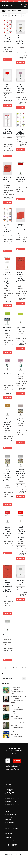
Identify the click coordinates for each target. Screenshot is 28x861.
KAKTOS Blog (8, 817)
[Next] (25, 668)
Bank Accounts (9, 833)
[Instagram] (10, 841)
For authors (8, 819)
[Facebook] (6, 841)
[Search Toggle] (21, 5)
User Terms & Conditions (11, 828)
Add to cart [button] (8, 59)
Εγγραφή (17, 761)
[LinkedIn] (13, 841)
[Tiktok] (16, 841)
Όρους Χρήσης (12, 766)
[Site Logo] (8, 5)
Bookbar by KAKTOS (10, 814)
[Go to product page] (7, 27)
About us (7, 811)
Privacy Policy (8, 831)
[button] (3, 5)
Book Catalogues (9, 822)
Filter (24, 678)
